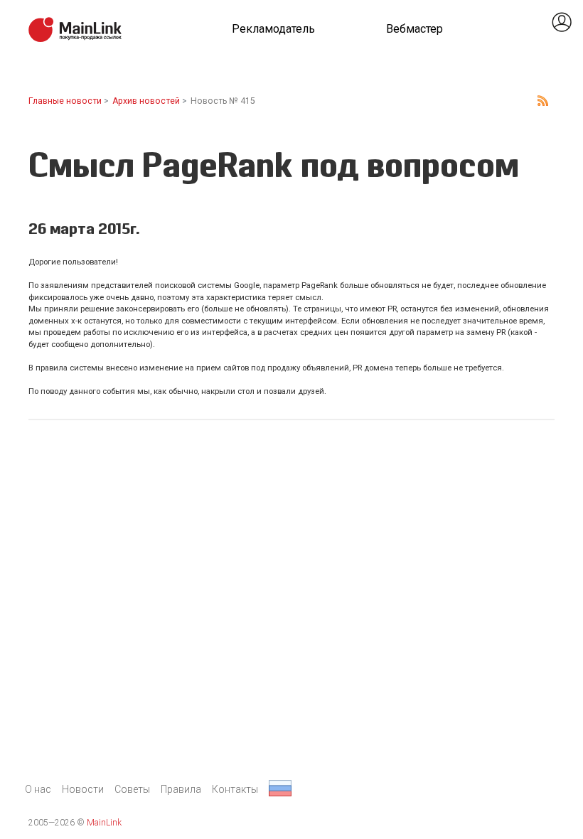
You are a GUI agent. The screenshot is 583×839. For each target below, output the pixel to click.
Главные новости (65, 101)
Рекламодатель (273, 29)
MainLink (104, 823)
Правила (181, 789)
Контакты (235, 789)
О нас (38, 789)
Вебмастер (414, 29)
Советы (132, 789)
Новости (83, 789)
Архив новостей (146, 101)
